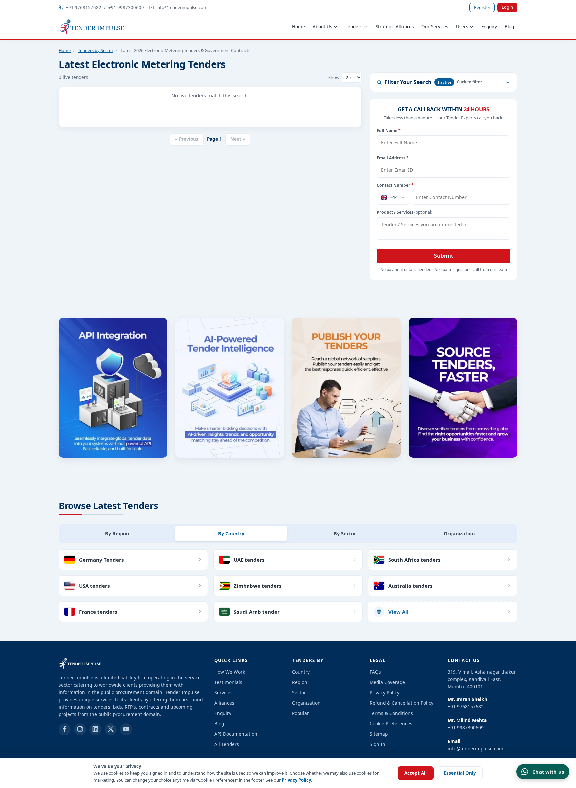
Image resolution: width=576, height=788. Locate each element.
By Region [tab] (117, 533)
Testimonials (228, 682)
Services (223, 692)
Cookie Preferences (391, 723)
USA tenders (94, 585)
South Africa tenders (414, 559)
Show (333, 77)
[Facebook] (65, 729)
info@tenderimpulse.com (181, 7)
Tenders (354, 27)
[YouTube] (126, 729)
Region (299, 682)
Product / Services (404, 212)
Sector (299, 692)
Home (298, 27)
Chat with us (548, 771)
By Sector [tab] (345, 533)
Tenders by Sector (95, 50)
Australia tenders (410, 585)
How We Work (229, 672)
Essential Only (460, 773)
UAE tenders (249, 559)
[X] (111, 729)
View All (398, 611)
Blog (509, 27)
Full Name (389, 130)
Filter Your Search (418, 82)
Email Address (393, 158)
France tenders (98, 611)
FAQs (375, 672)
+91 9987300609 (126, 7)
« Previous (186, 139)
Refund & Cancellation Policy (401, 703)
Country (301, 672)
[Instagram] (80, 729)
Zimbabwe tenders (257, 585)
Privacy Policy (296, 780)
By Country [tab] (231, 533)
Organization (306, 703)
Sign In (377, 744)
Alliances (224, 703)
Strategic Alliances (395, 27)
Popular (300, 713)
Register (482, 7)
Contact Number (395, 185)
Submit (443, 255)
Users (462, 27)
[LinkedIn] (95, 729)
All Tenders (226, 744)
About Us (322, 27)
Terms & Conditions (391, 713)
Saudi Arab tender (257, 611)
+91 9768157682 (83, 7)
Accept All (415, 773)
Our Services (434, 27)
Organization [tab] (459, 533)
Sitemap (379, 734)
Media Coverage (387, 682)
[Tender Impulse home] (92, 27)
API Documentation (235, 734)
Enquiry (489, 27)
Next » (237, 139)
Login (507, 7)
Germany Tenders (101, 559)
